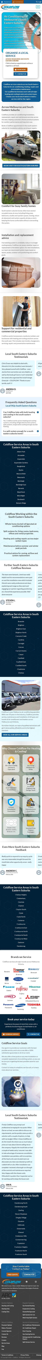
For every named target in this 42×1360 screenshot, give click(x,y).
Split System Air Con (29, 1315)
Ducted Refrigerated (29, 1312)
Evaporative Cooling (29, 1309)
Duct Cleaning (27, 1331)
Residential (7, 2)
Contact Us (21, 74)
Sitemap (38, 1355)
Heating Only (6, 1309)
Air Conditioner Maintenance (31, 1325)
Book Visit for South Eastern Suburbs (21, 166)
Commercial (19, 2)
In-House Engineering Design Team (30, 788)
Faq (3, 1349)
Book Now (21, 69)
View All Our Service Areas (15, 735)
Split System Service (29, 1342)
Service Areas (6, 1343)
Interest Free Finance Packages (31, 830)
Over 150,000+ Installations (11, 789)
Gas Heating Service (29, 1334)
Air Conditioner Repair (29, 1328)
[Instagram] (36, 1282)
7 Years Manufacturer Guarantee (31, 809)
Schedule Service (12, 1034)
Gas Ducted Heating (29, 1305)
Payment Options (7, 1325)
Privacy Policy (25, 1355)
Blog (3, 1346)
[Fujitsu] (21, 988)
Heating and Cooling (8, 1305)
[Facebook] (26, 1282)
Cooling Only (5, 1312)
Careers (4, 1340)
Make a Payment (7, 1328)
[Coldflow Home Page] (10, 7)
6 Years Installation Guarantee (11, 809)
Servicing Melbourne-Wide (30, 767)
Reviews (4, 1337)
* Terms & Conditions (7, 1355)
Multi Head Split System (30, 1318)
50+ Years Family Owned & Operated (11, 767)
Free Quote (13, 1275)
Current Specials (6, 1331)
